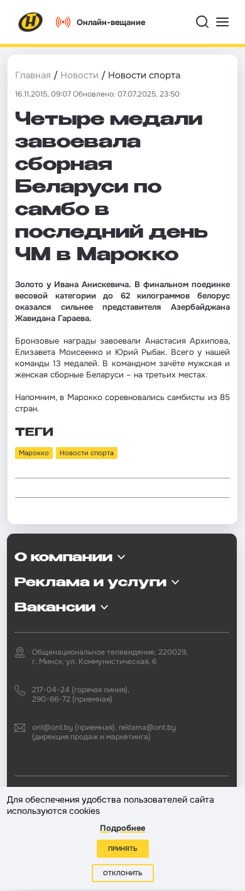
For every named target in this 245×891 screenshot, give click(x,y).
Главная (33, 75)
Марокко (34, 452)
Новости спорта (87, 452)
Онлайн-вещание (111, 22)
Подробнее (122, 828)
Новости (79, 75)
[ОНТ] (30, 21)
